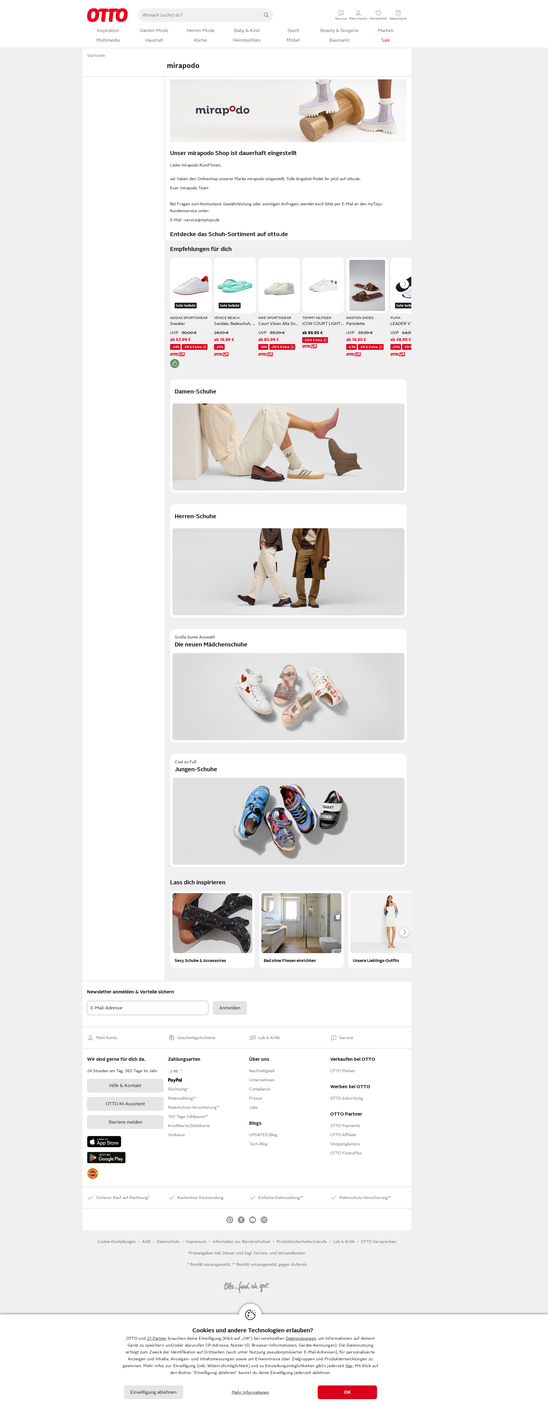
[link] (92, 1173)
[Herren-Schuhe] (288, 561)
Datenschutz (168, 1241)
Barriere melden (125, 1122)
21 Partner (157, 1338)
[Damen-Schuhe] (288, 436)
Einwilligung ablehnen (153, 1392)
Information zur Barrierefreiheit (241, 1241)
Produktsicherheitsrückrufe (302, 1241)
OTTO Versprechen (378, 1241)
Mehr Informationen (250, 1392)
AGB (146, 1241)
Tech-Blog (258, 1144)
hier (349, 1365)
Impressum (196, 1241)
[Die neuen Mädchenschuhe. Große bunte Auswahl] (288, 685)
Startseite (96, 55)
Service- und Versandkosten (279, 1253)
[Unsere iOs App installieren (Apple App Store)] (104, 1141)
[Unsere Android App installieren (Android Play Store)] (106, 1157)
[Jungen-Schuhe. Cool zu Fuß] (288, 810)
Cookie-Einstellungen (116, 1241)
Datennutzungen (301, 1338)
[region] (274, 1360)
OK (347, 1392)
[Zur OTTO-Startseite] (107, 15)
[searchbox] (198, 15)
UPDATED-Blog (263, 1134)
